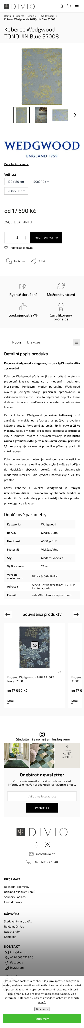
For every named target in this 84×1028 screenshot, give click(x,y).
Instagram (47, 844)
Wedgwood (48, 524)
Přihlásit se (42, 807)
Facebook (36, 844)
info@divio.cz (45, 854)
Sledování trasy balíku (18, 921)
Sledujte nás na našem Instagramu (43, 739)
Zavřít (70, 271)
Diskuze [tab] (33, 342)
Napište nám (12, 931)
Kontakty (9, 936)
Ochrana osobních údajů (19, 891)
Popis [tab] (17, 342)
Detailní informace (16, 164)
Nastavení (42, 1009)
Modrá (45, 532)
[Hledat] (61, 6)
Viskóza (46, 549)
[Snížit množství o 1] (9, 237)
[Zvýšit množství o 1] (25, 237)
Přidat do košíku (46, 237)
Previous (8, 614)
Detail (11, 700)
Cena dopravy (13, 902)
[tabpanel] (34, 665)
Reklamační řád (14, 926)
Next (77, 614)
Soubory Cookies (14, 897)
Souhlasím (42, 1018)
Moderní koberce (52, 558)
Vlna (55, 549)
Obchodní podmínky (16, 886)
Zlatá (54, 532)
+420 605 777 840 (45, 862)
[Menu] (77, 6)
